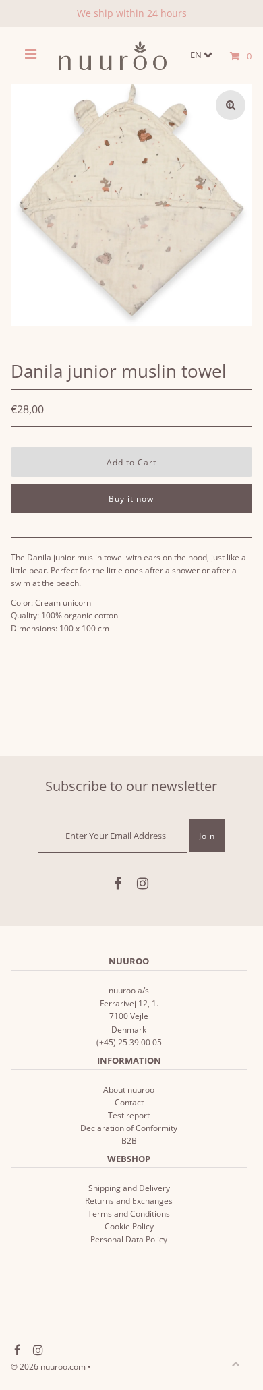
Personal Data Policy (128, 1239)
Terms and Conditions (129, 1213)
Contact (129, 1102)
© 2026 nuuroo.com (48, 1366)
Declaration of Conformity (128, 1127)
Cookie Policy (129, 1226)
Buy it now (131, 498)
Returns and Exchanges (129, 1200)
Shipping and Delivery (129, 1187)
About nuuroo (128, 1089)
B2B (129, 1140)
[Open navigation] (31, 55)
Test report (129, 1114)
